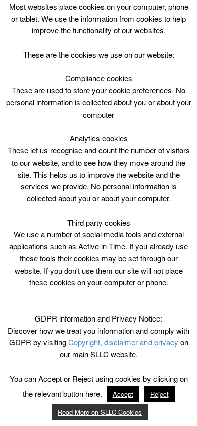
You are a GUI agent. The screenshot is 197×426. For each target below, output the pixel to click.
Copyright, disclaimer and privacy (123, 342)
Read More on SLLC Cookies (100, 412)
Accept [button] (123, 394)
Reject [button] (159, 394)
